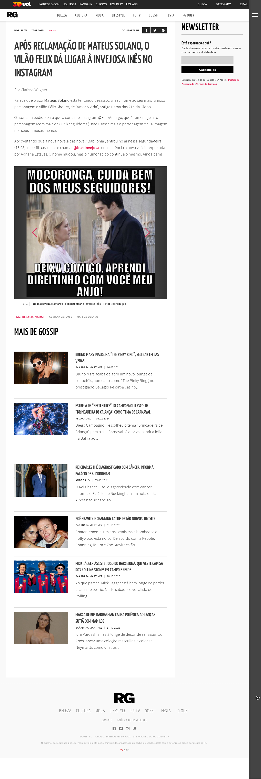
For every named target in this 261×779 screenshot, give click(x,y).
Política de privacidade (132, 720)
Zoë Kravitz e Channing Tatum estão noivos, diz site (115, 518)
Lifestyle (118, 15)
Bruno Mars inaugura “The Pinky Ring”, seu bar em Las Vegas (117, 357)
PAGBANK (86, 4)
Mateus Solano (87, 317)
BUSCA (202, 4)
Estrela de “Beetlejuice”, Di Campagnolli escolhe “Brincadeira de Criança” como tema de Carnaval (112, 409)
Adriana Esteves (60, 317)
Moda (100, 15)
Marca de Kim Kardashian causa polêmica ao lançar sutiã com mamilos (115, 617)
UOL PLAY (116, 4)
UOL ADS (132, 4)
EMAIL (244, 4)
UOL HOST (69, 4)
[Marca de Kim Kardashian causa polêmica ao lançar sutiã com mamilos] (41, 643)
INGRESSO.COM (49, 4)
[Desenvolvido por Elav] (124, 751)
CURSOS (101, 4)
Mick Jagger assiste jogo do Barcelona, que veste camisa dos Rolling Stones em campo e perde (119, 566)
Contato (107, 720)
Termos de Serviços (206, 83)
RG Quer (188, 15)
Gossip (153, 15)
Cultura (81, 15)
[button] (157, 232)
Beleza (62, 15)
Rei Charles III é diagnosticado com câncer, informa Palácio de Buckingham (114, 470)
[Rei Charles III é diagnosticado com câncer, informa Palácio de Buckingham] (41, 495)
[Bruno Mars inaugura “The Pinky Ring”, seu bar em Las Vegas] (41, 382)
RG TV (137, 15)
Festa (171, 15)
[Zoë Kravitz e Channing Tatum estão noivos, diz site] (41, 547)
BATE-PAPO (223, 4)
